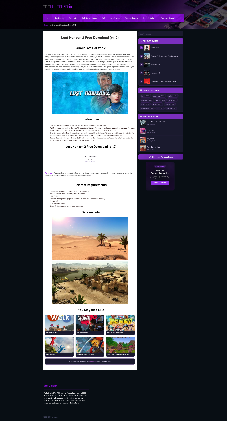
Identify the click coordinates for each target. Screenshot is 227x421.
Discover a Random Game (162, 157)
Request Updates (149, 18)
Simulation (146, 100)
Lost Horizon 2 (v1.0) (90, 159)
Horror (160, 100)
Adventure (158, 96)
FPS (160, 108)
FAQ (103, 18)
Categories (73, 18)
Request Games (131, 18)
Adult (145, 104)
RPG (172, 100)
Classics (171, 108)
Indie (145, 96)
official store (73, 403)
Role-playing (147, 108)
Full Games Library (89, 18)
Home (48, 18)
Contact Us (59, 18)
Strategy (169, 104)
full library (93, 361)
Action (172, 96)
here (90, 130)
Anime (157, 104)
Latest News (115, 18)
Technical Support (168, 18)
